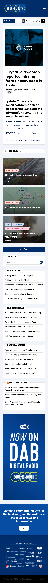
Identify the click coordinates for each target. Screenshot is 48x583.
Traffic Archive (12, 170)
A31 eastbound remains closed (22, 207)
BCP (7, 225)
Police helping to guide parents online (22, 21)
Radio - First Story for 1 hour (17, 229)
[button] (41, 262)
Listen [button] (24, 528)
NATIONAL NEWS (18, 382)
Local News (18, 225)
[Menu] (44, 8)
